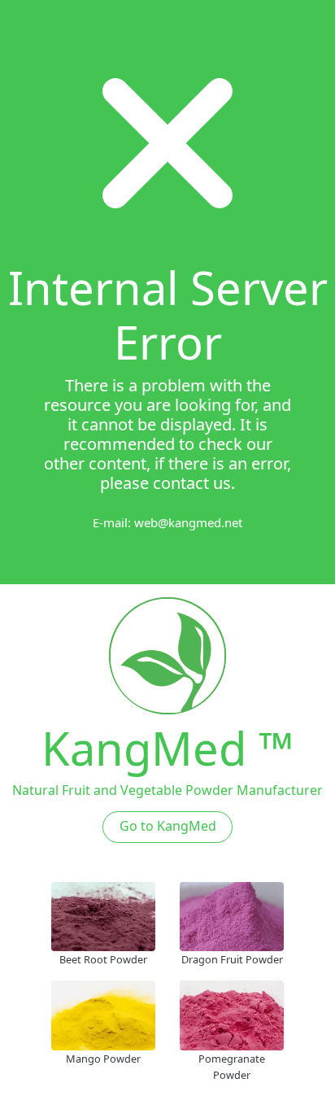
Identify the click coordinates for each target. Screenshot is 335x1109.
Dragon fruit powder (232, 959)
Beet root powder (103, 959)
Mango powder (103, 1058)
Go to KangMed (168, 826)
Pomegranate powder (231, 1066)
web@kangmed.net (188, 522)
